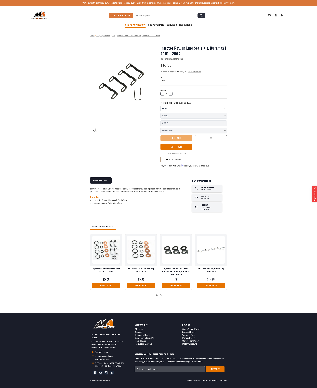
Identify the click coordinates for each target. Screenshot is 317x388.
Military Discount (189, 344)
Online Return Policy (191, 329)
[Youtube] (100, 373)
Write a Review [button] (194, 72)
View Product (106, 285)
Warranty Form (188, 335)
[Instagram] (106, 373)
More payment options (176, 153)
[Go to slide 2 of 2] (160, 295)
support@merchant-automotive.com (218, 3)
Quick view (105, 247)
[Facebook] (95, 373)
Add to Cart (106, 252)
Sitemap (223, 380)
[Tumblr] (112, 373)
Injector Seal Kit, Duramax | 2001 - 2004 (141, 270)
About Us (139, 329)
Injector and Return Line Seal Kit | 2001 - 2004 (106, 270)
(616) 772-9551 (188, 3)
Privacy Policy (188, 338)
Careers (138, 332)
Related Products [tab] (102, 226)
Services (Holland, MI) (144, 338)
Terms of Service (209, 380)
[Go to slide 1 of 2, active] (157, 295)
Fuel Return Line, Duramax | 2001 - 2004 (211, 270)
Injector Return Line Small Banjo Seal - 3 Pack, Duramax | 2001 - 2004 (176, 271)
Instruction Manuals (143, 344)
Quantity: (163, 90)
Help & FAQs (140, 341)
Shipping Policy (189, 332)
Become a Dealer (142, 335)
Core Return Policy (190, 341)
